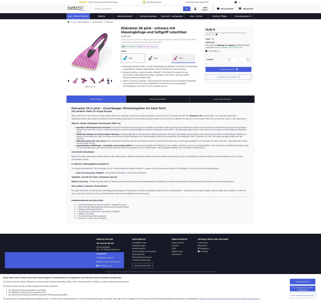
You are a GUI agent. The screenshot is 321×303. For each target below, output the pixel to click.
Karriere (175, 246)
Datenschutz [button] (177, 251)
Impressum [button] (177, 254)
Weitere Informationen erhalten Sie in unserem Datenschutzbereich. (230, 299)
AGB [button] (174, 248)
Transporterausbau (148, 16)
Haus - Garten (196, 16)
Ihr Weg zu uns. (105, 266)
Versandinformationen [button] (142, 257)
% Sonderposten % (242, 16)
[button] (90, 51)
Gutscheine (203, 243)
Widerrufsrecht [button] (138, 248)
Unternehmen (178, 243)
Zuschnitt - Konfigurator (172, 16)
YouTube (204, 251)
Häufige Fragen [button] (139, 246)
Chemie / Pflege (219, 16)
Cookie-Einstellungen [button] (141, 260)
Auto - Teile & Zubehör (78, 16)
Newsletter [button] (202, 246)
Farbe (123, 51)
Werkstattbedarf (125, 16)
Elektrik (101, 16)
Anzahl (210, 59)
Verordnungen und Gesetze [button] (144, 251)
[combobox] (237, 2)
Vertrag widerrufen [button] (142, 265)
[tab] (96, 99)
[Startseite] (68, 22)
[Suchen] (186, 9)
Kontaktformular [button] (139, 243)
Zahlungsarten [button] (138, 254)
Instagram (204, 248)
